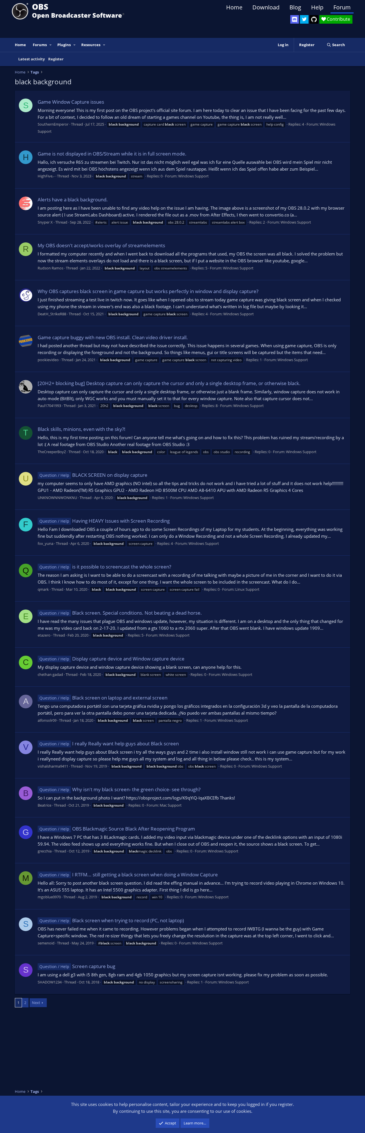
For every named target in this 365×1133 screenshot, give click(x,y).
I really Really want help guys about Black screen (109, 743)
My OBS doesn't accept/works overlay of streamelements (101, 245)
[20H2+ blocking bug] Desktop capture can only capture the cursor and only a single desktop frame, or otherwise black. (169, 383)
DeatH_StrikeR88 (52, 313)
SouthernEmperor (53, 124)
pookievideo (48, 359)
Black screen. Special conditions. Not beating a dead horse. (120, 613)
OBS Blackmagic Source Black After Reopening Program (117, 828)
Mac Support (171, 805)
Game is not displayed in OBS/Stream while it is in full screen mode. (112, 153)
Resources (90, 44)
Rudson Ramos (50, 268)
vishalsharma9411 (53, 766)
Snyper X (45, 222)
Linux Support (247, 589)
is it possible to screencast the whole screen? (105, 566)
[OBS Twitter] (304, 19)
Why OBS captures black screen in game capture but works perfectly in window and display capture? (148, 291)
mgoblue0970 (49, 896)
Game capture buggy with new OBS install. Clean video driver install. (113, 337)
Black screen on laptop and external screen (103, 697)
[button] (50, 45)
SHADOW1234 (50, 982)
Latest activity (31, 59)
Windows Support (193, 176)
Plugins (64, 44)
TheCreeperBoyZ (52, 451)
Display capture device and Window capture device (111, 658)
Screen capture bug (77, 966)
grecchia (45, 851)
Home (234, 7)
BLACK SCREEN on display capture (93, 475)
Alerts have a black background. (73, 199)
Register (56, 59)
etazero (44, 635)
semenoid (46, 943)
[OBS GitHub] (314, 19)
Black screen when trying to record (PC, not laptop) (111, 920)
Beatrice (44, 805)
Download (265, 7)
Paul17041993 (49, 405)
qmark (43, 589)
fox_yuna (45, 543)
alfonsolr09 (47, 720)
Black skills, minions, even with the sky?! (81, 429)
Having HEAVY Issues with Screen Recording (104, 521)
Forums (40, 44)
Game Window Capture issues (71, 102)
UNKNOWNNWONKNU (57, 497)
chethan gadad (50, 674)
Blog (295, 7)
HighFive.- (46, 176)
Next (36, 1002)
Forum (342, 7)
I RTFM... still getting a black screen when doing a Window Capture (128, 874)
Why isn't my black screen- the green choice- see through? (119, 789)
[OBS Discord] (294, 19)
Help (317, 7)
